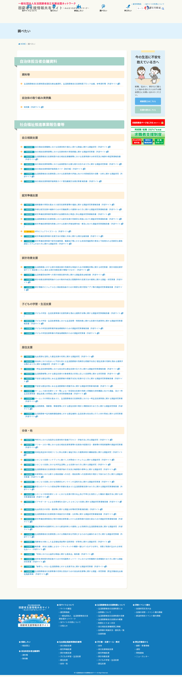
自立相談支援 (65, 645)
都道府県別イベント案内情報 (148, 615)
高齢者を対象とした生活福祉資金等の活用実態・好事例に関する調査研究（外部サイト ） (73, 541)
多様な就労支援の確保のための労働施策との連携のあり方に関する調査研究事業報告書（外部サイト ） (79, 209)
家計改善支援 (65, 652)
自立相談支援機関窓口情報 (109, 626)
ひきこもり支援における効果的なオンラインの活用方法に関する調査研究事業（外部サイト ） (75, 481)
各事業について (104, 612)
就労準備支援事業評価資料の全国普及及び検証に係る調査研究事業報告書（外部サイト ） (73, 214)
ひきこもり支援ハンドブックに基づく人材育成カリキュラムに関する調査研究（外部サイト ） (75, 459)
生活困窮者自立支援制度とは (110, 608)
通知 (138, 649)
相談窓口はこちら (148, 101)
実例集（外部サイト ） (34, 107)
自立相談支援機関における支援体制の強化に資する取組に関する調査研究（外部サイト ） (73, 146)
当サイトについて (29, 10)
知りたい (54, 10)
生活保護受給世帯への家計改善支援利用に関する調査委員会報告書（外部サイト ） (70, 274)
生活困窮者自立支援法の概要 (110, 619)
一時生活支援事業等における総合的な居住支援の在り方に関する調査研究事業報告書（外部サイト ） (78, 368)
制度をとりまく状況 (106, 623)
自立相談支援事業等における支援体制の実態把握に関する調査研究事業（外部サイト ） (72, 151)
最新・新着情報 (142, 645)
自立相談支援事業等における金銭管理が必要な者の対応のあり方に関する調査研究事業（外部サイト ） (79, 164)
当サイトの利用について (70, 622)
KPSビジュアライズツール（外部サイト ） (53, 231)
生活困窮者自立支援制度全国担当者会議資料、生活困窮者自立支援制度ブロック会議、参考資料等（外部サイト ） (73, 83)
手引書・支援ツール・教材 (108, 641)
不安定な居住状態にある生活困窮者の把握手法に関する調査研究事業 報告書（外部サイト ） (74, 386)
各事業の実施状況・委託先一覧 (111, 630)
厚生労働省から (141, 641)
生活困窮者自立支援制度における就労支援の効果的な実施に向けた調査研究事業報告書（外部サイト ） (79, 219)
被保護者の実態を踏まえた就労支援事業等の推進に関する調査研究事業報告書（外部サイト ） (75, 204)
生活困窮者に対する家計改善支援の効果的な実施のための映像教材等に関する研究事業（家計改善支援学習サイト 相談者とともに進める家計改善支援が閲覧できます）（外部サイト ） (73, 268)
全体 (100, 645)
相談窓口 (26, 645)
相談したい (26, 641)
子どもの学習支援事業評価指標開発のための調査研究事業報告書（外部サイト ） (70, 328)
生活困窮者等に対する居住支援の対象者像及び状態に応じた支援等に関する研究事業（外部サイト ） (78, 373)
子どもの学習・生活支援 (70, 656)
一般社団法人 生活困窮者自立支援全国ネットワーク (73, 617)
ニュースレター (142, 656)
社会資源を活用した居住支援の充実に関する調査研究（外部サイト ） (65, 356)
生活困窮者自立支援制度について (111, 604)
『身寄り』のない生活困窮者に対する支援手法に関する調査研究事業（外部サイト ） (71, 566)
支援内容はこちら (148, 109)
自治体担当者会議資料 (30, 651)
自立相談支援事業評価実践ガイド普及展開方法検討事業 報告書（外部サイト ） (69, 181)
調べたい (103, 10)
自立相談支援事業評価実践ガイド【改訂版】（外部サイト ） (61, 168)
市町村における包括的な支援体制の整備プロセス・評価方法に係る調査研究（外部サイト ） (74, 439)
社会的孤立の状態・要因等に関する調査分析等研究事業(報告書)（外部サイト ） (69, 509)
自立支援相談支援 (105, 649)
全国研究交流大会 (143, 608)
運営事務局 (65, 612)
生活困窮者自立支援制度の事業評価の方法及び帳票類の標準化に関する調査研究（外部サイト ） (76, 469)
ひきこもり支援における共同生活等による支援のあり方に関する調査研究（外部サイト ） (73, 464)
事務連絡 (140, 652)
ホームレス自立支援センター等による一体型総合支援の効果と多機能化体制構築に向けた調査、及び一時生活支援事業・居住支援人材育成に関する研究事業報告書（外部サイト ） (73, 392)
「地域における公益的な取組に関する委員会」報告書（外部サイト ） (65, 554)
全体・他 (64, 663)
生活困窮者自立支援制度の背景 (111, 615)
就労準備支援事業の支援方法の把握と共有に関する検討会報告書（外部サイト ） (70, 236)
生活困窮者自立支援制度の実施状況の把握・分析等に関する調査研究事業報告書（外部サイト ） (76, 514)
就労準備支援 (65, 649)
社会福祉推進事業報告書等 (70, 641)
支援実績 (102, 633)
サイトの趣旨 (65, 608)
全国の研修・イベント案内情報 (149, 612)
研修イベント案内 (142, 604)
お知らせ (64, 625)
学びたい (128, 10)
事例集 (25, 658)
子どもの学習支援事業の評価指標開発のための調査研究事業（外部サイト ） (68, 333)
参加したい (78, 10)
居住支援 (64, 660)
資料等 (25, 655)
